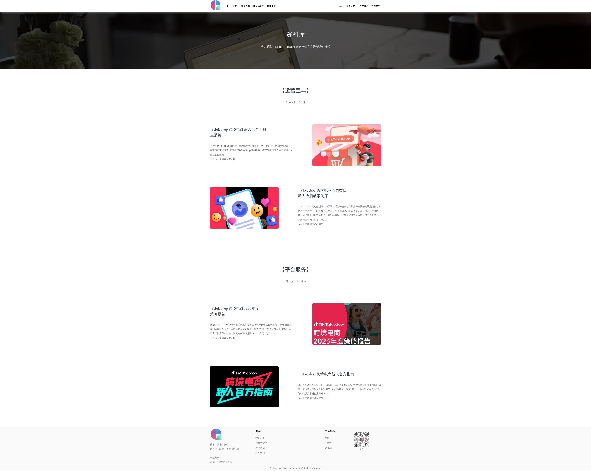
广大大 (328, 442)
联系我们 (376, 6)
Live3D (328, 447)
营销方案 (245, 6)
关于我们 (364, 6)
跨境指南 (260, 447)
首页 (234, 6)
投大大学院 (261, 442)
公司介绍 (351, 6)
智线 (327, 437)
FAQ (340, 6)
